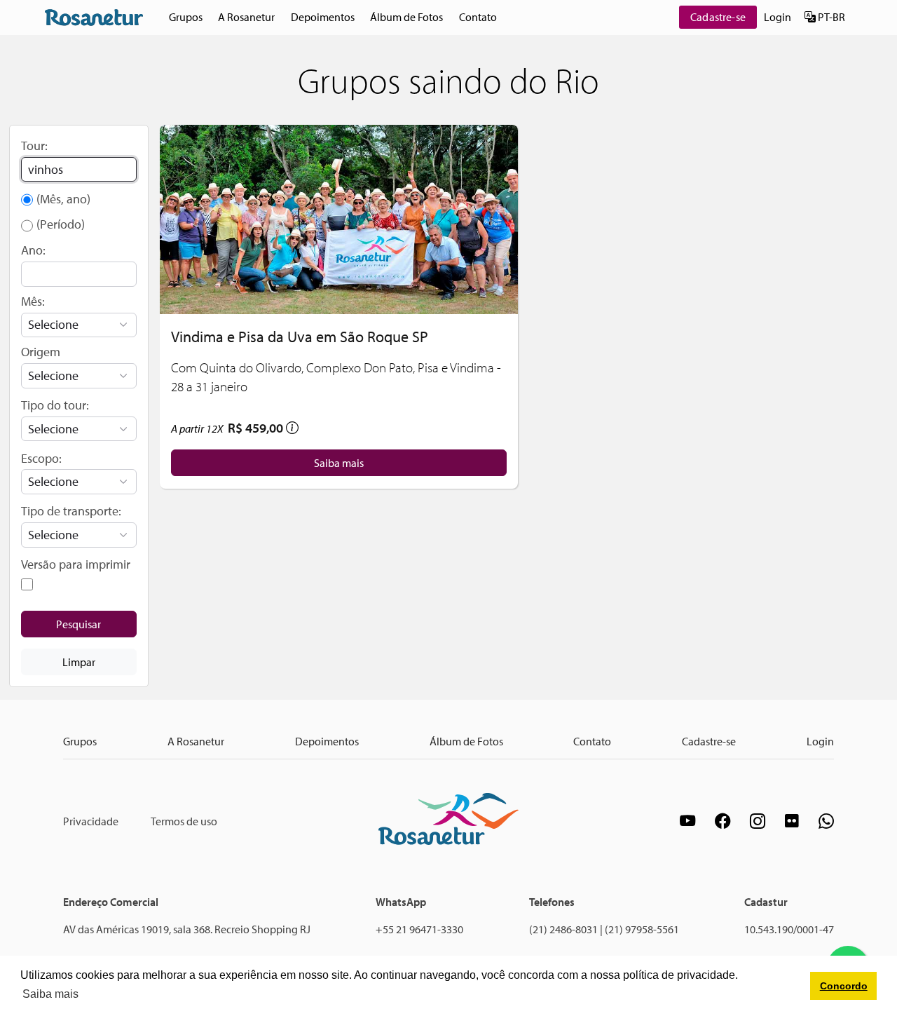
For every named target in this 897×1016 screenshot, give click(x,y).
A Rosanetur (246, 17)
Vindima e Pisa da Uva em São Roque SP (299, 336)
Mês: (33, 301)
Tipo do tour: (55, 405)
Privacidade (90, 821)
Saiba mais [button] (50, 994)
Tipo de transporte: (71, 511)
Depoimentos (323, 17)
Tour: (34, 145)
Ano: (33, 250)
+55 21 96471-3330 (419, 929)
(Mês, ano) (63, 199)
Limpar (78, 662)
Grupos (186, 17)
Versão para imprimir (75, 564)
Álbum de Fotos (406, 17)
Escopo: (41, 458)
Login (777, 17)
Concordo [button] (844, 985)
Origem (40, 352)
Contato (478, 17)
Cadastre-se (718, 17)
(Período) (60, 224)
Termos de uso (184, 821)
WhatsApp (401, 902)
